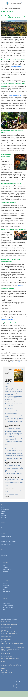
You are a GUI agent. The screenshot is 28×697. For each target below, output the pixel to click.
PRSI (8, 418)
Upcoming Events (6, 591)
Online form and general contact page (9, 619)
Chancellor (3, 517)
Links (17, 681)
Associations (5, 571)
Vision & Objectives (5, 509)
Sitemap (3, 525)
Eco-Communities (6, 573)
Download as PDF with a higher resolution (8, 372)
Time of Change (9, 388)
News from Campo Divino (12, 468)
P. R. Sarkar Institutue (6, 544)
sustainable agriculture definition (14, 95)
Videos (4, 609)
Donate (13, 681)
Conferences (5, 567)
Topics (2, 527)
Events (4, 565)
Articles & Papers (6, 603)
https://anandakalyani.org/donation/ (8, 319)
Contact (8, 681)
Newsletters (5, 583)
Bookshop (5, 601)
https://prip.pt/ (20, 285)
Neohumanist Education (6, 536)
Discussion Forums (6, 569)
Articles (4, 593)
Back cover (7, 496)
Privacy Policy (4, 555)
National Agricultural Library (16, 66)
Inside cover (7, 375)
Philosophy (3, 511)
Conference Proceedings (8, 605)
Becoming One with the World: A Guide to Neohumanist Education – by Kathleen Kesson (14, 481)
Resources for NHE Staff (8, 607)
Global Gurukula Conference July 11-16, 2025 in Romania (13, 385)
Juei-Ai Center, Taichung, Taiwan (14, 410)
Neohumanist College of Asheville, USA (15, 406)
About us (3, 507)
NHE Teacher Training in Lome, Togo (14, 438)
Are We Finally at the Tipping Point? (13, 393)
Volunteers (5, 574)
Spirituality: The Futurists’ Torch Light (14, 389)
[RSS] (12, 687)
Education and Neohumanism (13, 428)
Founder (3, 513)
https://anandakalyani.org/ (17, 361)
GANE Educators (5, 539)
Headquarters (4, 515)
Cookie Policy (4, 552)
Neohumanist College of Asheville (8, 541)
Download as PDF (8, 369)
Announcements (6, 585)
